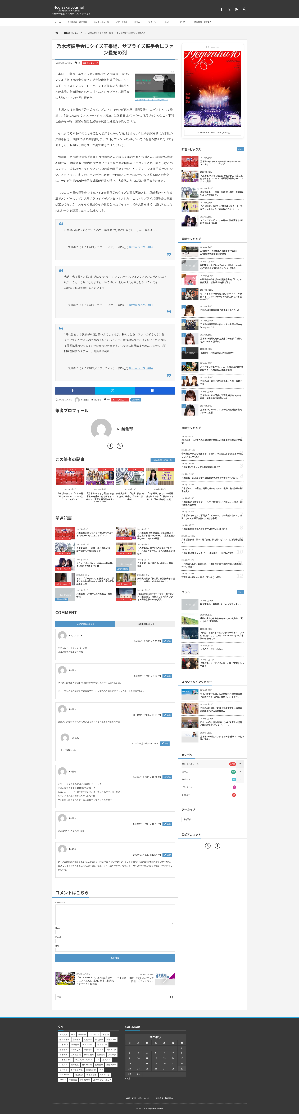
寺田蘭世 (77, 1039)
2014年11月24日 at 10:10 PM (147, 715)
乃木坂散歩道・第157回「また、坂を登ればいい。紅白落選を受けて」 (212, 541)
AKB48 (63, 1080)
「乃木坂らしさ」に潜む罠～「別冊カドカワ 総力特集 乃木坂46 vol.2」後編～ (211, 565)
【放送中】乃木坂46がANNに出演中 (217, 353)
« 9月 (127, 1078)
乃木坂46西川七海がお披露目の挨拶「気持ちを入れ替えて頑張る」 (221, 340)
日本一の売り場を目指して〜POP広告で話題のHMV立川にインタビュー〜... (221, 724)
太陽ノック (111, 1050)
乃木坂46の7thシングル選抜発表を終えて (201, 467)
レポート (169, 22)
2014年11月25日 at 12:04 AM (147, 855)
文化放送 (88, 1039)
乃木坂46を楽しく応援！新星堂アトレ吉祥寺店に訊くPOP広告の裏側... (221, 709)
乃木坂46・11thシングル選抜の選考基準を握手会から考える (210, 478)
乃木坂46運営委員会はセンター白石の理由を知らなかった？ (221, 326)
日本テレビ (105, 1075)
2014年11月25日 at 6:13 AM (145, 743)
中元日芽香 (64, 1039)
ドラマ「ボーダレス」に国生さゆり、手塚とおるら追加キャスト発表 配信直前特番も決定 (95, 581)
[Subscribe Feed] (237, 9)
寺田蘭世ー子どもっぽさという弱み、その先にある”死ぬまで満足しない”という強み (222, 266)
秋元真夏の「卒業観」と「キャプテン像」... (220, 604)
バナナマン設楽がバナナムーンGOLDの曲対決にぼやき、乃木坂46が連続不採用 (221, 368)
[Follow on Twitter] (229, 9)
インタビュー (152, 22)
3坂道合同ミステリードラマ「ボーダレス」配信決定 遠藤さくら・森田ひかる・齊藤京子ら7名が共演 (155, 597)
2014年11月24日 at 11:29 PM (147, 824)
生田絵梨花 (76, 1055)
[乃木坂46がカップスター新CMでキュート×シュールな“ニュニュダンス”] (70, 482)
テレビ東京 (85, 1080)
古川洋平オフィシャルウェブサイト (151, 99)
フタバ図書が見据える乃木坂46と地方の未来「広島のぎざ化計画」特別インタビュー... (221, 695)
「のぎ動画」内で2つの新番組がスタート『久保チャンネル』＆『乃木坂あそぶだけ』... (221, 207)
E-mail (58, 937)
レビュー (208, 795)
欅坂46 (106, 1034)
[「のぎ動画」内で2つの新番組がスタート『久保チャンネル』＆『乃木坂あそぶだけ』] (160, 482)
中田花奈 (75, 1044)
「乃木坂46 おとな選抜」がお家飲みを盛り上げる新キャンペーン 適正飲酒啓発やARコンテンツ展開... (221, 178)
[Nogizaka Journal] (68, 11)
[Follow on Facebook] (217, 846)
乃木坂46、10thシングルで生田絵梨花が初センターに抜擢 (221, 411)
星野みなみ (76, 1050)
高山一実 (112, 1055)
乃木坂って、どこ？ (102, 1080)
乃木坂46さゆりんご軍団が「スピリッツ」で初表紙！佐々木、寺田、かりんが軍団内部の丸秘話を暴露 (212, 517)
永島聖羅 (82, 1034)
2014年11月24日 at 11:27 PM (147, 777)
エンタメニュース (101, 22)
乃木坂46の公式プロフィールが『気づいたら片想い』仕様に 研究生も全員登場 (212, 503)
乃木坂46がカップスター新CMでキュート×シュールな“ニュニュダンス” (70, 496)
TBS (101, 1070)
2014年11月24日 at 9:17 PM (147, 676)
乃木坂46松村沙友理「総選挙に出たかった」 (221, 310)
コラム (137, 22)
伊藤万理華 (91, 1075)
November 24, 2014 (141, 247)
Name (57, 928)
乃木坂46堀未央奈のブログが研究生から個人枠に (205, 529)
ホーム (58, 22)
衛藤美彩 (101, 1055)
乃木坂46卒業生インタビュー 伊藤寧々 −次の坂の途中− (208, 553)
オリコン (99, 1050)
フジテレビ (94, 1034)
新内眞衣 (99, 1039)
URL (57, 946)
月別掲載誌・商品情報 (77, 22)
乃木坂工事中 (65, 1060)
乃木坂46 (136, 400)
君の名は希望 (77, 1070)
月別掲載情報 (122, 569)
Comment (59, 903)
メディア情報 (121, 22)
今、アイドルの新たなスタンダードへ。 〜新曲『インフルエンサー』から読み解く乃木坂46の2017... (221, 296)
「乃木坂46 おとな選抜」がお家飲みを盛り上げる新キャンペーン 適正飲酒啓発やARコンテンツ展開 (156, 536)
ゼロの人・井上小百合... (211, 649)
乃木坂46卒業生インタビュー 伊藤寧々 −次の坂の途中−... (222, 738)
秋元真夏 (63, 1034)
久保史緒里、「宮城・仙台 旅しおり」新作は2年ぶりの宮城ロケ (130, 496)
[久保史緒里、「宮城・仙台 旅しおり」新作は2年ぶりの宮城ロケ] (130, 482)
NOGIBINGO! (66, 1075)
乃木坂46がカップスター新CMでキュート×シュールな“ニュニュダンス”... (221, 163)
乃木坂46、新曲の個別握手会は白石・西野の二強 (221, 382)
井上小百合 (102, 1044)
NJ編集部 (85, 400)
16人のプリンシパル (84, 1060)
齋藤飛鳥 (63, 1050)
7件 (78, 63)
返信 (169, 641)
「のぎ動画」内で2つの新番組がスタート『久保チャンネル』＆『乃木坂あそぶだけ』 (159, 496)
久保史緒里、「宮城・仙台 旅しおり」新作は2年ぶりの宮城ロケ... (221, 193)
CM (97, 1060)
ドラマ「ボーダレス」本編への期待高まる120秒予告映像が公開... (221, 222)
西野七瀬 (75, 1065)
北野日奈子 (111, 1065)
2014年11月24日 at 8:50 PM (147, 641)
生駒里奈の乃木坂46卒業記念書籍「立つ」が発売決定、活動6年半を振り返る (221, 281)
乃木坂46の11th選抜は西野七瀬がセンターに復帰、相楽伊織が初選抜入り (221, 397)
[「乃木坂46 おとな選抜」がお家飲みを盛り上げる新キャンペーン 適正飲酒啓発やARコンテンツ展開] (100, 482)
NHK (73, 1034)
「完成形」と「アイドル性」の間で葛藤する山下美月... (222, 664)
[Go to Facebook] (110, 446)
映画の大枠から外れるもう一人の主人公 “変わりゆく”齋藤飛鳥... (221, 620)
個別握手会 (91, 1070)
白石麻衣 (63, 1065)
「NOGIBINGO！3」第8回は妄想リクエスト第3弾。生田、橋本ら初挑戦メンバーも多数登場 (95, 980)
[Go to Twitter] (119, 446)
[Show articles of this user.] (85, 429)
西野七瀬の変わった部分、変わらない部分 (201, 577)
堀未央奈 (63, 1055)
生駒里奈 (99, 1065)
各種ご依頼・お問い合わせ (137, 1098)
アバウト (183, 22)
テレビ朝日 (89, 1055)
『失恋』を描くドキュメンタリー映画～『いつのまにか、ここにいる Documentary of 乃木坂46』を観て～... (222, 635)
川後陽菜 (88, 1050)
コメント (98, 400)
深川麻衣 (106, 1060)
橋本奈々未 (87, 1065)
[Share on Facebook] (221, 9)
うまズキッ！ (88, 1044)
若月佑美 (79, 1075)
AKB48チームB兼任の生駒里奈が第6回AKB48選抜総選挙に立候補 (218, 252)
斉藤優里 (73, 1080)
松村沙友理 (111, 1039)
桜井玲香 (63, 1070)
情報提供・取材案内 (202, 22)
